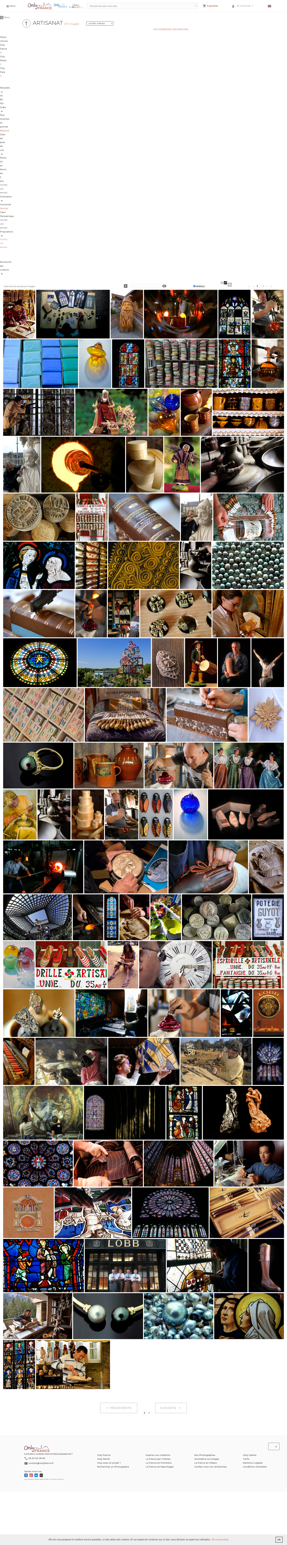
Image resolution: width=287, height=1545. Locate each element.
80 (2, 99)
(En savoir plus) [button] (220, 1539)
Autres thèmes (101, 23)
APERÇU (200, 286)
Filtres (6, 17)
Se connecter (244, 5)
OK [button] (279, 1539)
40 (2, 95)
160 (2, 103)
